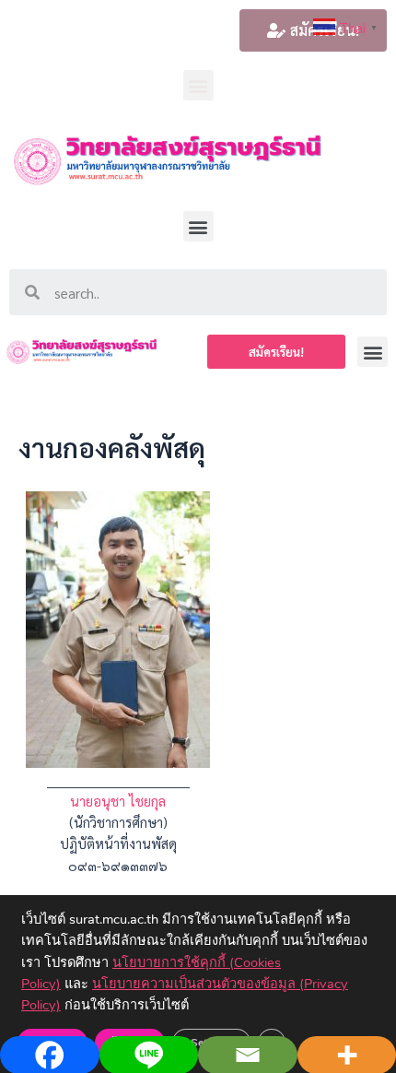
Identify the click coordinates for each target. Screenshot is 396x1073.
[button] (198, 85)
